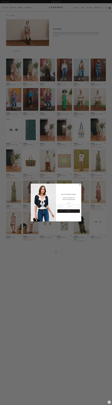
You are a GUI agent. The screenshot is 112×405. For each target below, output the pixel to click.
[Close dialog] (80, 185)
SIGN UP (68, 211)
